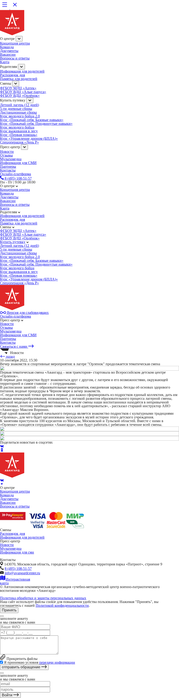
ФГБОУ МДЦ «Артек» (18, 88)
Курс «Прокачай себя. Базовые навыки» (31, 120)
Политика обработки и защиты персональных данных (43, 598)
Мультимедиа (10, 159)
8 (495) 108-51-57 (18, 569)
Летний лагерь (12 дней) (19, 105)
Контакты (8, 342)
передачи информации (57, 662)
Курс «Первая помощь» (18, 135)
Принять (9, 610)
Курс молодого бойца (17, 127)
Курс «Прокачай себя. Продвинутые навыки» (36, 124)
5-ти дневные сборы (16, 109)
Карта (4, 62)
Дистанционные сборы (18, 112)
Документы (9, 51)
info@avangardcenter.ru (22, 573)
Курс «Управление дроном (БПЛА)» (29, 138)
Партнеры (8, 339)
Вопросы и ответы (15, 58)
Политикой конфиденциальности (62, 605)
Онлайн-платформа (15, 316)
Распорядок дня (12, 75)
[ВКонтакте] (2, 446)
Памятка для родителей (18, 79)
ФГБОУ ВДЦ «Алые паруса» (23, 92)
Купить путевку (12, 242)
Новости (7, 152)
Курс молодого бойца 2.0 (20, 116)
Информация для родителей (22, 71)
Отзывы (6, 155)
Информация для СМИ (18, 163)
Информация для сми (17, 552)
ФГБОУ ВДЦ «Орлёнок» (20, 96)
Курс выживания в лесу (19, 131)
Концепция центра (15, 43)
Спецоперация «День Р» (19, 142)
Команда (7, 47)
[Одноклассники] (2, 450)
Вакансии (8, 54)
